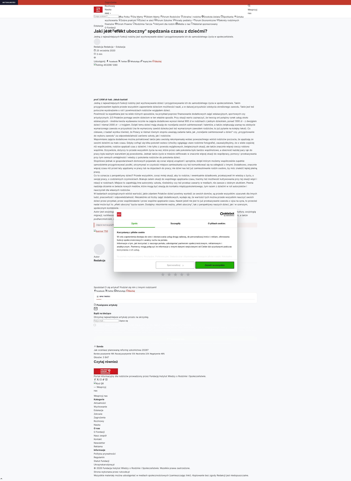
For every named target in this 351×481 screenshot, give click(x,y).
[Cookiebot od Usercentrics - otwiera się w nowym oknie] (222, 214)
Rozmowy (110, 6)
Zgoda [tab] (134, 223)
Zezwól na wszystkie (215, 265)
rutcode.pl (124, 471)
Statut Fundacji (101, 461)
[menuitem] (122, 16)
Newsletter (99, 442)
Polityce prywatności (175, 332)
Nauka (108, 9)
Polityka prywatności (105, 453)
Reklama (98, 446)
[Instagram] (119, 31)
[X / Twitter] (109, 31)
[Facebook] (106, 31)
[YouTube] (113, 31)
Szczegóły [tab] (176, 223)
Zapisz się (123, 321)
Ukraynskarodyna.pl (104, 464)
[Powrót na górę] (1, 478)
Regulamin (99, 457)
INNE (107, 13)
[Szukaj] (249, 5)
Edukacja (98, 410)
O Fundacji (110, 27)
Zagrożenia (110, 2)
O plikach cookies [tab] (216, 223)
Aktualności (100, 403)
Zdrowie (98, 414)
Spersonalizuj (173, 265)
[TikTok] (116, 31)
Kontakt (98, 439)
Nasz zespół (100, 435)
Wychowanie (100, 406)
